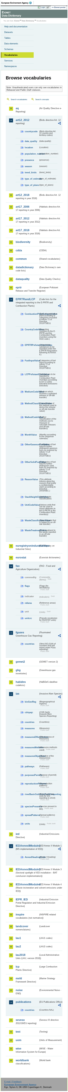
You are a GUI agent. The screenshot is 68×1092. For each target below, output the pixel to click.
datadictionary (25, 267)
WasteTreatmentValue (32, 530)
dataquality (23, 279)
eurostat (21, 557)
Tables (7, 38)
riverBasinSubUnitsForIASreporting (32, 794)
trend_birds (30, 172)
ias (17, 693)
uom (18, 1040)
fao (18, 566)
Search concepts (42, 99)
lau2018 (20, 955)
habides (21, 682)
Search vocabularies (19, 99)
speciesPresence (32, 806)
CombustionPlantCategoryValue (32, 314)
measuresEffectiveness (32, 737)
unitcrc (28, 618)
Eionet (16, 21)
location (29, 147)
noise (19, 990)
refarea (28, 603)
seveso (20, 1020)
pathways (29, 766)
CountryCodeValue (32, 329)
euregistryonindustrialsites (27, 545)
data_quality (31, 141)
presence (29, 160)
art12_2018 (22, 195)
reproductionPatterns (32, 783)
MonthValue (31, 434)
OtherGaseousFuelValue (32, 444)
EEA (17, 2)
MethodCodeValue (32, 417)
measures (30, 728)
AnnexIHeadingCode (32, 857)
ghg (18, 670)
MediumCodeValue (32, 391)
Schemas (8, 49)
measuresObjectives (32, 756)
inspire (20, 914)
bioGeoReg (30, 702)
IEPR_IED (22, 899)
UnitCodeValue (32, 505)
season (28, 166)
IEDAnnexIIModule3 (27, 869)
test (18, 1031)
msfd (19, 978)
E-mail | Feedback (13, 1081)
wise (18, 1048)
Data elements (11, 43)
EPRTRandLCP (25, 299)
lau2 (18, 946)
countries (29, 644)
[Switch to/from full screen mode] (48, 7)
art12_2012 (22, 120)
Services (8, 60)
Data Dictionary (28, 21)
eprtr (19, 287)
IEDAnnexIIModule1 (27, 845)
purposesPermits (32, 775)
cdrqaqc (29, 712)
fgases (20, 632)
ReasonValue (31, 479)
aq (17, 108)
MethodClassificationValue (32, 403)
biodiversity (23, 242)
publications (23, 1002)
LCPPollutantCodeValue (32, 374)
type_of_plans (32, 185)
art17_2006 (22, 206)
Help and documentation (15, 26)
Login (43, 7)
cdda (19, 250)
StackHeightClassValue (32, 497)
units (27, 823)
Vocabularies (10, 55)
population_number (32, 154)
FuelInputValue (32, 360)
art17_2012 (22, 218)
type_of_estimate (32, 179)
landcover (22, 926)
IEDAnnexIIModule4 (27, 884)
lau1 (18, 938)
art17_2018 (22, 230)
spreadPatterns (32, 815)
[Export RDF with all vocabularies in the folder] (59, 124)
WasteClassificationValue (32, 520)
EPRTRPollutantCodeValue (32, 345)
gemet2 (20, 661)
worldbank (22, 1060)
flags (27, 586)
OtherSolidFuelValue (32, 462)
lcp (17, 966)
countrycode (31, 131)
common (21, 258)
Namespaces (10, 66)
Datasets (8, 32)
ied (17, 834)
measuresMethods (32, 747)
